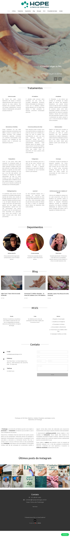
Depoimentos (28, 11)
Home (8, 11)
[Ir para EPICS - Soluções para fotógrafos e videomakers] (35, 522)
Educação (39, 11)
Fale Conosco (35, 506)
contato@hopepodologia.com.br (14, 354)
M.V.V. (44, 11)
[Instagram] (35, 520)
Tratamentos (20, 11)
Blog (34, 11)
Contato (61, 11)
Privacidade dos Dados (52, 11)
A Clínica (14, 11)
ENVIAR (52, 374)
